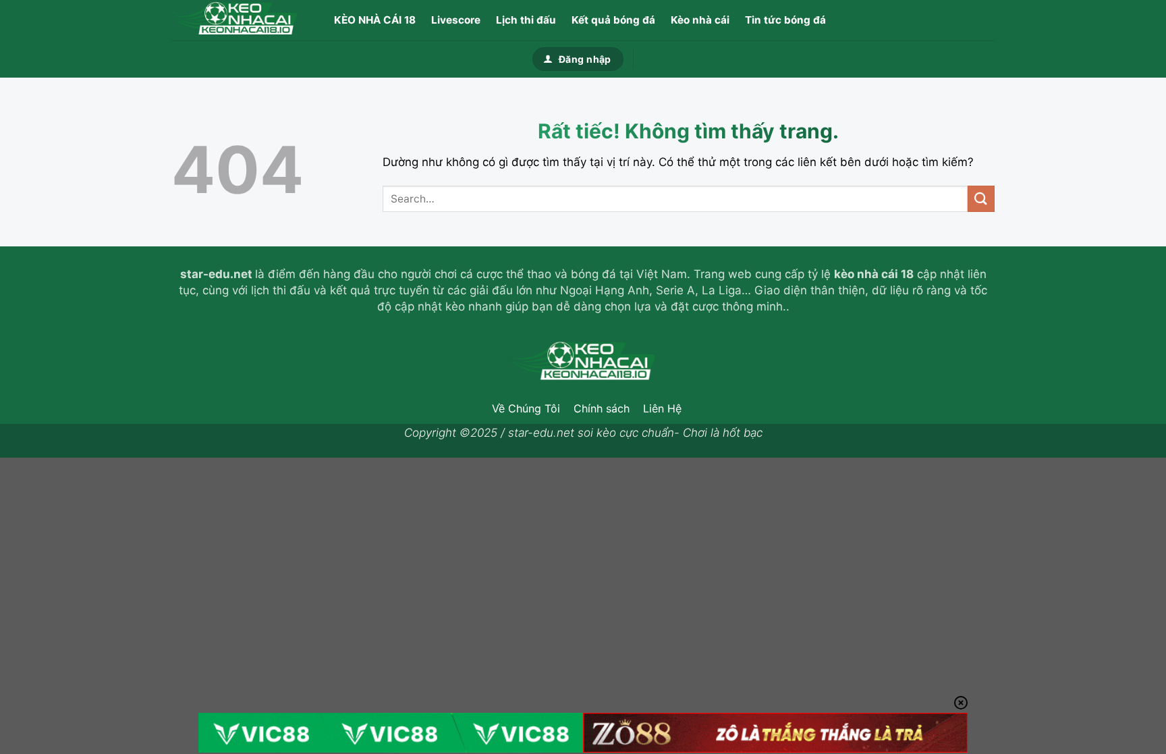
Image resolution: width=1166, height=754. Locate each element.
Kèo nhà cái (700, 20)
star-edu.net (216, 274)
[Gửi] (981, 199)
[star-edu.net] (238, 20)
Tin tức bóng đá (785, 20)
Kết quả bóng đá (613, 20)
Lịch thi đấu (526, 20)
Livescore (455, 20)
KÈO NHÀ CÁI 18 (375, 20)
